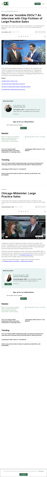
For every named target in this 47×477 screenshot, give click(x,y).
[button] (2, 4)
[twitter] (23, 36)
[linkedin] (21, 36)
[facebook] (19, 36)
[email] (28, 36)
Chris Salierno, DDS (6, 32)
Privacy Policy (41, 471)
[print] (45, 36)
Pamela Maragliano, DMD (7, 206)
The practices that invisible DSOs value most (13, 83)
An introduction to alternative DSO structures (13, 89)
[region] (23, 473)
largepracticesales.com (26, 255)
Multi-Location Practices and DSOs (9, 11)
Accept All (23, 474)
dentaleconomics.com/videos (11, 261)
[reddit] (25, 36)
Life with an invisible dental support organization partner (16, 86)
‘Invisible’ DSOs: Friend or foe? (9, 81)
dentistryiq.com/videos (27, 261)
